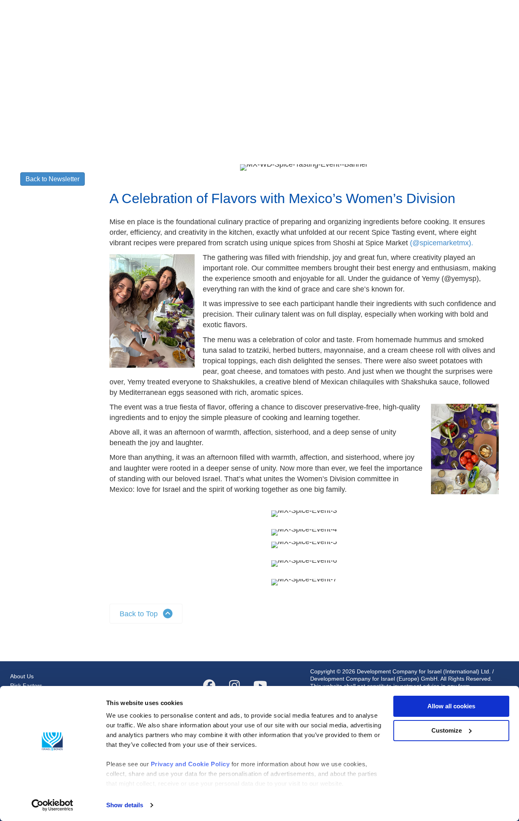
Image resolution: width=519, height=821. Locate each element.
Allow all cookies (451, 706)
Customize (446, 730)
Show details (124, 805)
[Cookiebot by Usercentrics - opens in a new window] (52, 805)
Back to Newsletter (52, 179)
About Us (22, 676)
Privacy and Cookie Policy (190, 764)
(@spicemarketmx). (441, 243)
